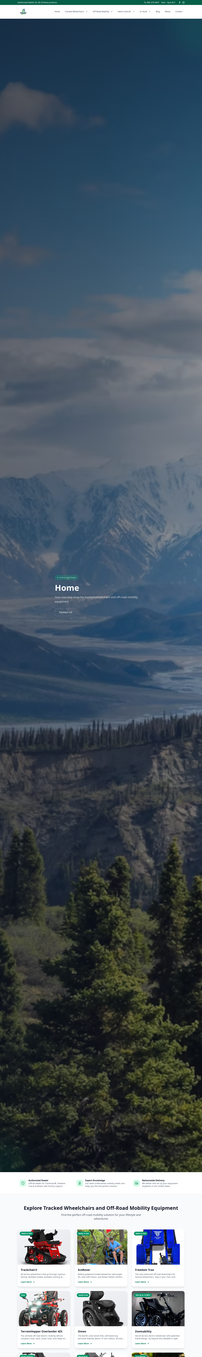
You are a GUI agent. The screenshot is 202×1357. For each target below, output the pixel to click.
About (167, 11)
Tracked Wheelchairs (74, 11)
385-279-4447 (153, 2)
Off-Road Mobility (101, 11)
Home (57, 11)
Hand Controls (124, 11)
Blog (158, 11)
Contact (178, 11)
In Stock (143, 11)
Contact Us (65, 612)
